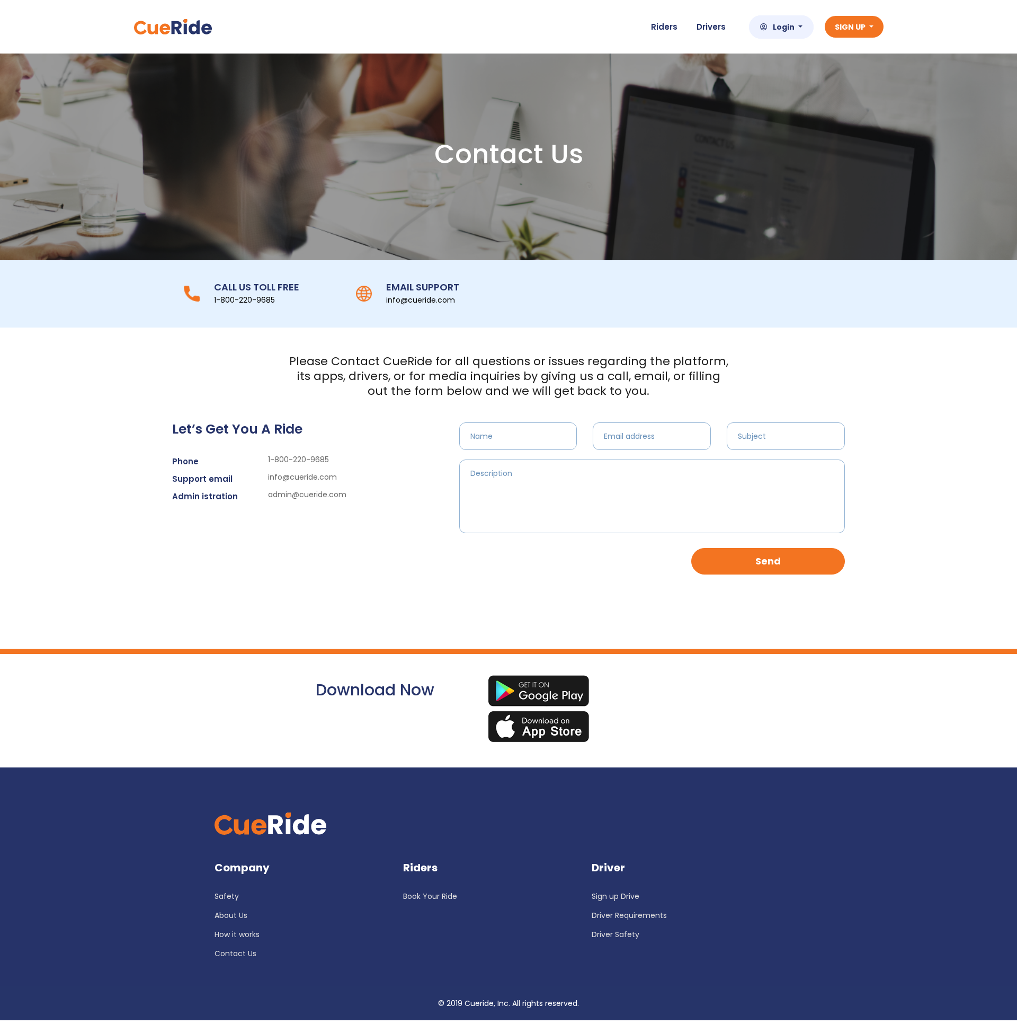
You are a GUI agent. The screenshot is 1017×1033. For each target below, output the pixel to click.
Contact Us (235, 953)
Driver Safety (615, 934)
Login (784, 27)
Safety (227, 896)
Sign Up (851, 27)
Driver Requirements (629, 915)
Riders (664, 26)
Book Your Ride (430, 896)
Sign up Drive (615, 896)
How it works (237, 934)
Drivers (711, 26)
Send (768, 561)
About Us (231, 915)
